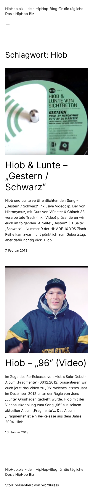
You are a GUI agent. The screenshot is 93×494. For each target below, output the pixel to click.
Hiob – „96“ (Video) (46, 362)
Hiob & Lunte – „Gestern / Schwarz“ (36, 176)
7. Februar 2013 (16, 250)
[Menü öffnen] (7, 24)
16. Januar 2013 (16, 432)
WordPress (50, 485)
